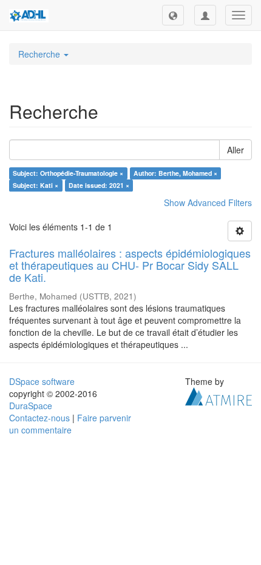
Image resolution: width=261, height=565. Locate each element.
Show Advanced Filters (208, 202)
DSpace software (42, 381)
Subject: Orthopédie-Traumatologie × (68, 173)
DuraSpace (30, 406)
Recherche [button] (40, 54)
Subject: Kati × (35, 185)
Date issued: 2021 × (99, 185)
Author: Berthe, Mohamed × (175, 173)
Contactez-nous (39, 418)
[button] (173, 15)
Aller (235, 150)
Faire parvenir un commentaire (70, 424)
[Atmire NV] (218, 395)
